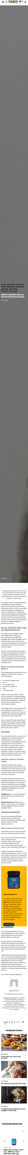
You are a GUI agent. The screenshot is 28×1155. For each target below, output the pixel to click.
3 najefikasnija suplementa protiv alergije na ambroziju (13, 1109)
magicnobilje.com (18, 994)
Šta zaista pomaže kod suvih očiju (13, 1083)
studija (6, 720)
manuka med (20, 736)
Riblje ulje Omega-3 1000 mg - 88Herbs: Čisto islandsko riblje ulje (13, 1152)
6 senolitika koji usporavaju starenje (11, 1057)
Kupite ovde (9, 924)
